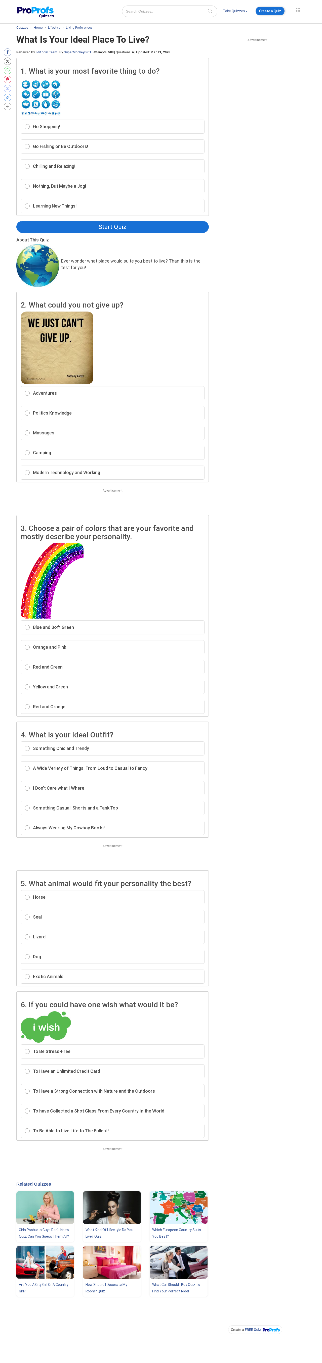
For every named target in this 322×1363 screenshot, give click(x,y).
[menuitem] (235, 12)
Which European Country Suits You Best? (176, 1233)
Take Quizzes (234, 11)
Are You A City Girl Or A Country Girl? (43, 1288)
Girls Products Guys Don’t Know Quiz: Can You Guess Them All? (44, 1233)
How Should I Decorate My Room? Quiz (106, 1288)
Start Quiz (112, 226)
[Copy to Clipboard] (8, 97)
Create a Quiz (270, 11)
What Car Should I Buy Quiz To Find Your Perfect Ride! (176, 1288)
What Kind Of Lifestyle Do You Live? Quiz (109, 1233)
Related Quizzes (33, 1184)
